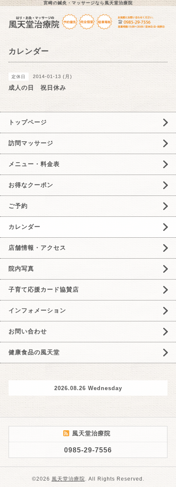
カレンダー (25, 226)
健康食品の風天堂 (34, 352)
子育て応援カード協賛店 (44, 289)
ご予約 (18, 205)
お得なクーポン (31, 184)
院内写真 (21, 268)
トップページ (28, 122)
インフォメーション (37, 310)
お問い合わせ (28, 331)
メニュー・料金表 (34, 163)
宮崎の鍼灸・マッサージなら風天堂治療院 (88, 2)
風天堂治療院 (68, 479)
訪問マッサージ (31, 143)
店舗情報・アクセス (37, 247)
